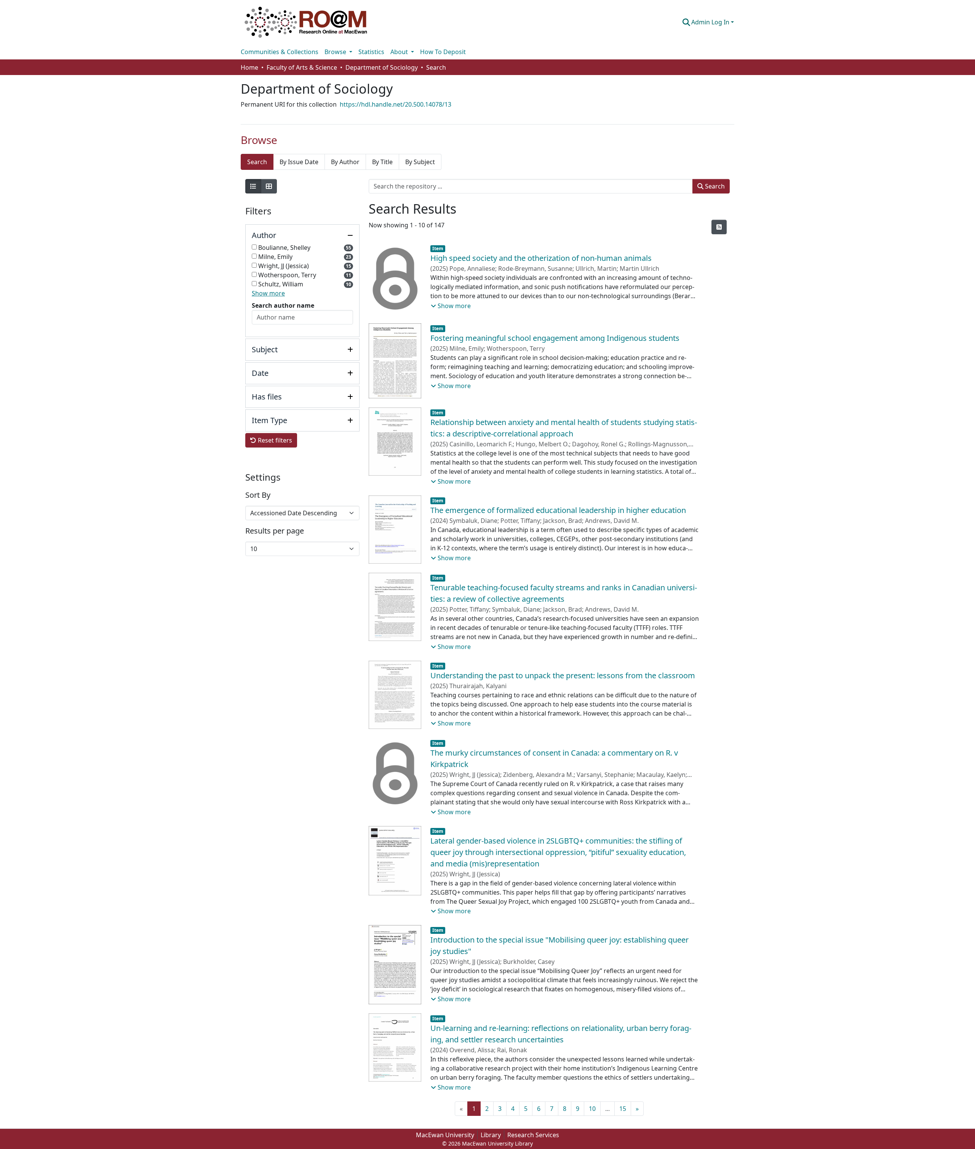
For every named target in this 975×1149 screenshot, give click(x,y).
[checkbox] (254, 247)
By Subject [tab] (420, 162)
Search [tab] (257, 162)
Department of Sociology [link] (381, 67)
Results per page (274, 530)
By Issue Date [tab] (299, 162)
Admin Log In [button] (711, 22)
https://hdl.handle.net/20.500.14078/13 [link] (395, 104)
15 (622, 1108)
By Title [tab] (382, 162)
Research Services (533, 1135)
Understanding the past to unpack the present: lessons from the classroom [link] (562, 675)
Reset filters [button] (274, 440)
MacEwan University (445, 1135)
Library (491, 1135)
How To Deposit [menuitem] (443, 52)
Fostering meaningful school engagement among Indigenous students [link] (554, 338)
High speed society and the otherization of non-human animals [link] (541, 258)
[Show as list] (253, 186)
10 (592, 1108)
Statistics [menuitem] (371, 52)
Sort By (257, 495)
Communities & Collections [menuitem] (279, 52)
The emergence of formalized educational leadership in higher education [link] (558, 510)
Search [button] (714, 186)
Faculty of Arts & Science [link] (302, 67)
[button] (306, 22)
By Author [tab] (345, 162)
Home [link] (249, 67)
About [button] (399, 52)
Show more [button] (268, 293)
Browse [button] (336, 52)
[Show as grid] (269, 186)
